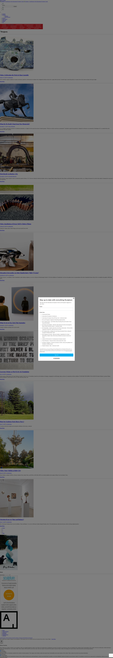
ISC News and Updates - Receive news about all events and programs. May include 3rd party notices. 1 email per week (57, 325)
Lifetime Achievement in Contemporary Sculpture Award (54, 339)
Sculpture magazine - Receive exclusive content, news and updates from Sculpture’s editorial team (57, 343)
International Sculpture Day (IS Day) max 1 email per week (54, 318)
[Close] (73, 298)
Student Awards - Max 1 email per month (50, 345)
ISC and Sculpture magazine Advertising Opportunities (53, 319)
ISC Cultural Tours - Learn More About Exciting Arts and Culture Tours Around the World (56, 322)
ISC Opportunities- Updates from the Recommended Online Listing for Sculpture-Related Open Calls (56, 331)
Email (41, 306)
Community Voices (46, 314)
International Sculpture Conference (49, 316)
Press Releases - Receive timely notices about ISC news (54, 340)
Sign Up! (56, 354)
